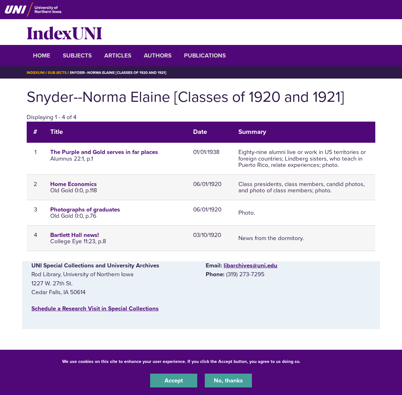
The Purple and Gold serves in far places (104, 152)
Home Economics (73, 184)
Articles (117, 55)
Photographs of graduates (85, 209)
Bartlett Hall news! (74, 235)
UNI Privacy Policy (321, 361)
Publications (205, 55)
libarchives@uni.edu (250, 265)
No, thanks (228, 380)
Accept (174, 380)
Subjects (77, 55)
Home (41, 55)
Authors (157, 55)
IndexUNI (64, 32)
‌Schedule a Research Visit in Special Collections (95, 308)
